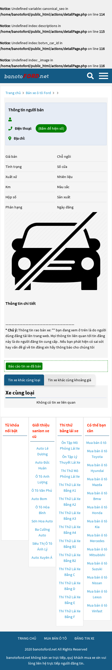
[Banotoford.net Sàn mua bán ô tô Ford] (30, 75)
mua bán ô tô (55, 638)
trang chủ (27, 638)
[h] (56, 251)
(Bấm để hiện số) (51, 128)
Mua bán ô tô (96, 442)
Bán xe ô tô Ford (38, 92)
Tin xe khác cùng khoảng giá (69, 380)
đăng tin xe (84, 638)
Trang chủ (13, 92)
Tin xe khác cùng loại (24, 380)
